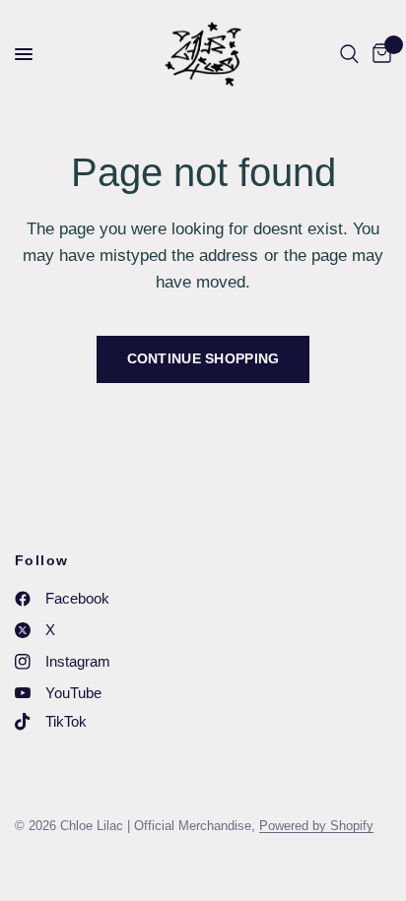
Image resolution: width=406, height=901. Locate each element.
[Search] (349, 54)
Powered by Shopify (316, 825)
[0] (378, 54)
